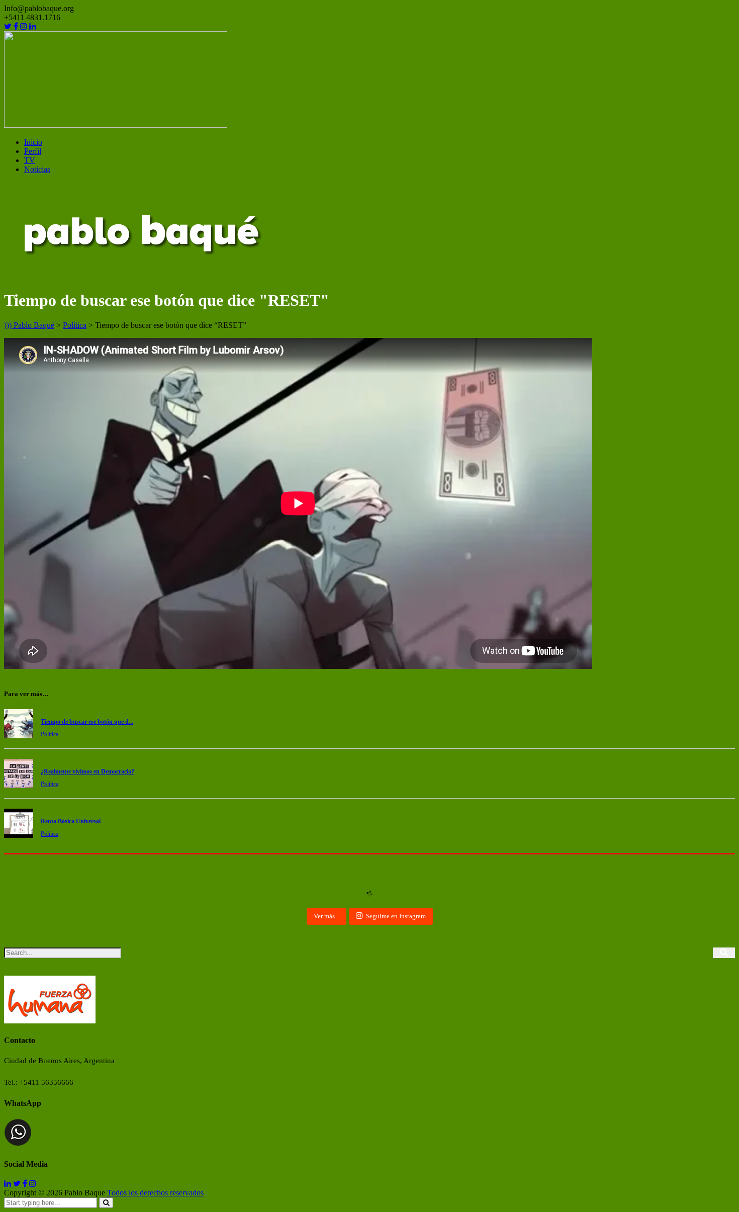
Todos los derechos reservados (155, 1192)
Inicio (33, 142)
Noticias (37, 169)
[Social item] (9, 26)
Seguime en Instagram (396, 916)
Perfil (32, 151)
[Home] (140, 276)
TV (29, 160)
